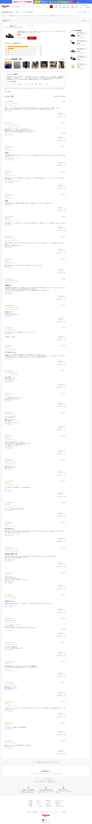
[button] (60, 6)
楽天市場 (3, 15)
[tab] (13, 25)
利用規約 (59, 88)
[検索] (51, 6)
